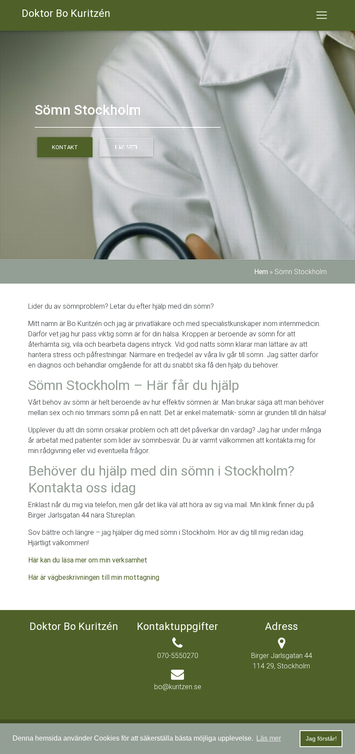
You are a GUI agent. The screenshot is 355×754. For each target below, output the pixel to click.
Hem (261, 271)
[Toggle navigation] (321, 15)
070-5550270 (177, 655)
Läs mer (126, 147)
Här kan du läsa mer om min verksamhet (87, 560)
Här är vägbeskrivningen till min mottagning (93, 577)
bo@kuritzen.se (177, 686)
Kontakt (65, 147)
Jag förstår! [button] (321, 738)
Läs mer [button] (268, 738)
